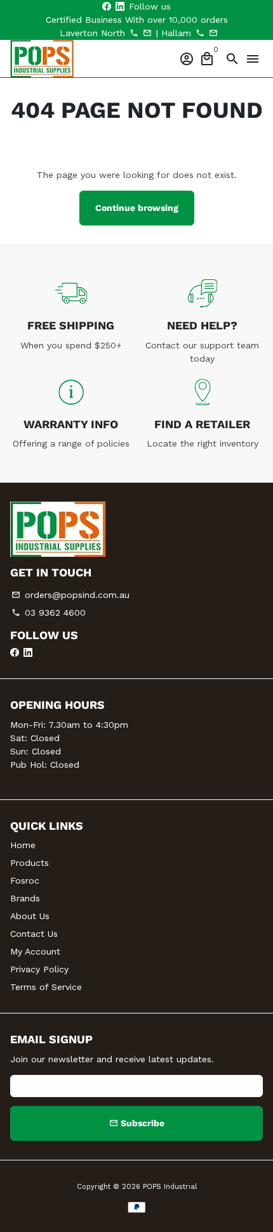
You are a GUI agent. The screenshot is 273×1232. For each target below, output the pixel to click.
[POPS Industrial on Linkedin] (120, 6)
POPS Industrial (170, 1187)
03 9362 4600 (48, 612)
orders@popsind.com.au (70, 595)
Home (23, 845)
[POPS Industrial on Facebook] (106, 6)
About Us (30, 916)
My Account (35, 951)
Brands (25, 898)
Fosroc (24, 880)
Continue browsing (136, 208)
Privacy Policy (39, 969)
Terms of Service (46, 987)
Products (29, 863)
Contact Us (34, 934)
